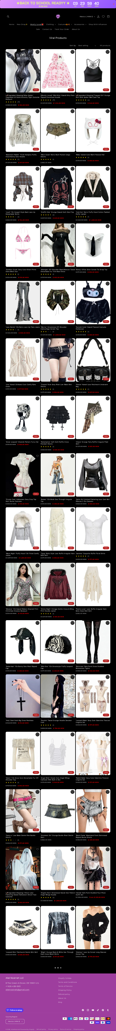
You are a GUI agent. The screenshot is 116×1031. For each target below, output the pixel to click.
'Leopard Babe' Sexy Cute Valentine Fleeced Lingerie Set (93, 721)
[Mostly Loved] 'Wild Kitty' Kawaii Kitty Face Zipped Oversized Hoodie (57, 96)
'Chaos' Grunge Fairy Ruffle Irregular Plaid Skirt (92, 443)
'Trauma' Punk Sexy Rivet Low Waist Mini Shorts (56, 385)
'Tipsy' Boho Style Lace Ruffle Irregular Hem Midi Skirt (58, 554)
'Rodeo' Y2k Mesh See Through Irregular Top (56, 500)
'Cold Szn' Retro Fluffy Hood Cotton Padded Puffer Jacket (93, 213)
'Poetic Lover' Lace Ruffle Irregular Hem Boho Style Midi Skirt (91, 610)
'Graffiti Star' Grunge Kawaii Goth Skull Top (57, 212)
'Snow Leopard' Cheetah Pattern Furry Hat (22, 442)
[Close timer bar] (114, 4)
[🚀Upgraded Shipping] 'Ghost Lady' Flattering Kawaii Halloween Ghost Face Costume (21, 895)
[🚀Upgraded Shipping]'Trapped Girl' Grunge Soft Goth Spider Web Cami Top (93, 96)
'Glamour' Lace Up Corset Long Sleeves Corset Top (91, 953)
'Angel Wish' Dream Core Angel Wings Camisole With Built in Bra (55, 779)
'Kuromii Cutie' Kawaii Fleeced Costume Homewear (91, 328)
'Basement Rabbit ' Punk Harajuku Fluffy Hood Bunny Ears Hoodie (21, 156)
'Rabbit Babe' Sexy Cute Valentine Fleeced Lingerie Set (92, 779)
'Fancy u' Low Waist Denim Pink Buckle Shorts (20, 836)
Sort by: (73, 45)
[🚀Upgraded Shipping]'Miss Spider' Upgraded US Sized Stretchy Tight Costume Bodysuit (23, 97)
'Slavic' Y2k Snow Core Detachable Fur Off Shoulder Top (22, 779)
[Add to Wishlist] (37, 52)
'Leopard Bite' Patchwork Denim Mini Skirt (22, 952)
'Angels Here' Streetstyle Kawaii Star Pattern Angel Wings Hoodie (58, 894)
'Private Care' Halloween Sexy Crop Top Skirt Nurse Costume (21, 500)
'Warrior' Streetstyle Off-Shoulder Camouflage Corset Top (54, 328)
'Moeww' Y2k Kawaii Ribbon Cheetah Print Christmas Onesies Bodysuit (22, 610)
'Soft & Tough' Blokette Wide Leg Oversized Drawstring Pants (57, 1007)
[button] (8, 16)
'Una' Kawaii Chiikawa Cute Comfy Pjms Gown (21, 385)
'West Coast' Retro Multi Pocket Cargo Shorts (55, 156)
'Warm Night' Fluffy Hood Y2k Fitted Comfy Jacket (22, 554)
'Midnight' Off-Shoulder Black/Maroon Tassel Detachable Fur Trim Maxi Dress (58, 270)
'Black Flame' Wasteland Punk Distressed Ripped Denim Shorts (91, 836)
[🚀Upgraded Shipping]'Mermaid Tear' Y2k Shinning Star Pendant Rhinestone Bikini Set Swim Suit (93, 1008)
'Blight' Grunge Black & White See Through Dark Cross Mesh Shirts (57, 953)
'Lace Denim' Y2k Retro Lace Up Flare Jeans (23, 327)
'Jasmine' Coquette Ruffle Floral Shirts (90, 553)
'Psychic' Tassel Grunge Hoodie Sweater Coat (56, 721)
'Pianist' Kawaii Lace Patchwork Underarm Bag (92, 385)
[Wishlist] (103, 16)
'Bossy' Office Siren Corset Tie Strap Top (91, 269)
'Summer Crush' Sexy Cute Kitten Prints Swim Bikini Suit (21, 270)
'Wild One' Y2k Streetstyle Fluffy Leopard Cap (57, 667)
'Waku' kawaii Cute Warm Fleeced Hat (90, 155)
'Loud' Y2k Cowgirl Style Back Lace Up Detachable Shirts (20, 213)
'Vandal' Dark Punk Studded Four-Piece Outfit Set (91, 894)
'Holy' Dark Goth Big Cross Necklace (20, 720)
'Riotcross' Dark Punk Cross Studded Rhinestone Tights (90, 667)
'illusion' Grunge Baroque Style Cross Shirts (22, 1006)
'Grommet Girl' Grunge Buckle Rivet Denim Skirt (57, 836)
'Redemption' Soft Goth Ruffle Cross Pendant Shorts (55, 443)
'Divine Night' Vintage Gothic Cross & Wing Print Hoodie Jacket (57, 610)
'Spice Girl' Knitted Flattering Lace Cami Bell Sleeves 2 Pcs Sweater (93, 500)
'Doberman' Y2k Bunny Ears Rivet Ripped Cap (21, 667)
